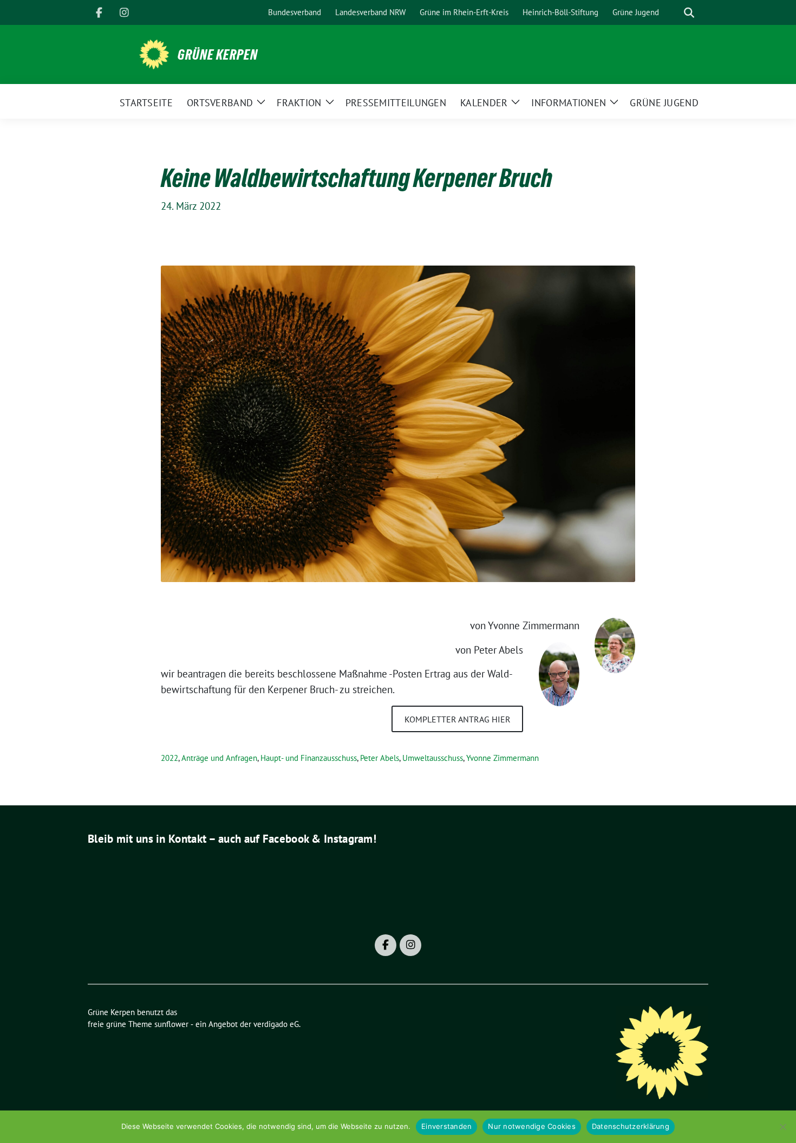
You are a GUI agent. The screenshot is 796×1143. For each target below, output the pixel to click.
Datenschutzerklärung (630, 1126)
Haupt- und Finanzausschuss (308, 758)
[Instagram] (124, 12)
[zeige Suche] (689, 12)
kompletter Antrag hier (457, 719)
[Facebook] (99, 12)
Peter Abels (379, 758)
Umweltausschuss (432, 758)
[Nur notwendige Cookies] (782, 1126)
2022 (169, 758)
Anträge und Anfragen (219, 758)
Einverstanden (446, 1126)
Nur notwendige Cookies (532, 1126)
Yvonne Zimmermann (502, 758)
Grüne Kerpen (218, 55)
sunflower (171, 1024)
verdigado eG (276, 1024)
